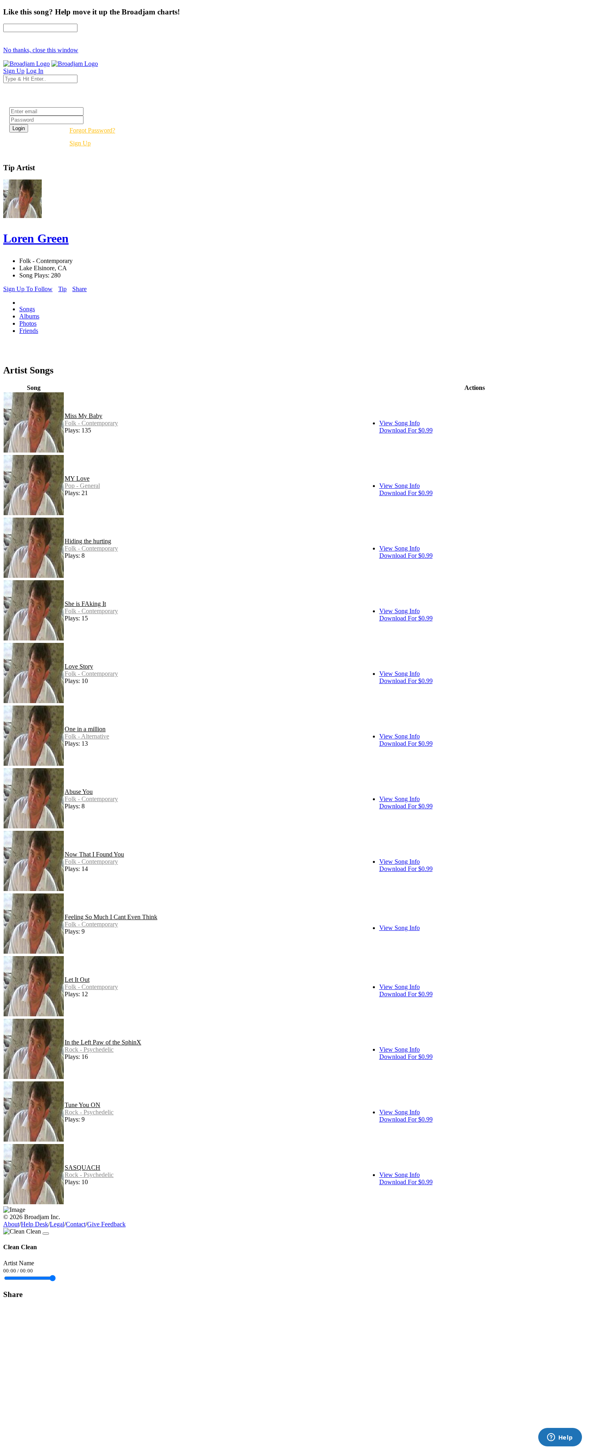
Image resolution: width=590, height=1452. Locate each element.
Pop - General (82, 485)
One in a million (85, 729)
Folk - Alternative (87, 736)
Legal (57, 1224)
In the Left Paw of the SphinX (103, 1042)
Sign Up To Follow (28, 289)
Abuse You (79, 791)
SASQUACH (82, 1167)
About (11, 1224)
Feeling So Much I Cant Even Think (111, 917)
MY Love (77, 478)
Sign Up (80, 143)
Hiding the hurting (88, 541)
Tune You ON (82, 1104)
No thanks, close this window (40, 50)
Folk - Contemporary (91, 423)
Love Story (79, 666)
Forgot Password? (92, 130)
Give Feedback (106, 1224)
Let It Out (77, 979)
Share (79, 289)
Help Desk (34, 1224)
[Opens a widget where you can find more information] (560, 1438)
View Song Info (399, 423)
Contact (75, 1224)
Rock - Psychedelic (89, 1049)
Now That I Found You (94, 854)
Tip (62, 289)
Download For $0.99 (406, 430)
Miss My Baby (83, 415)
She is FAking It (85, 603)
